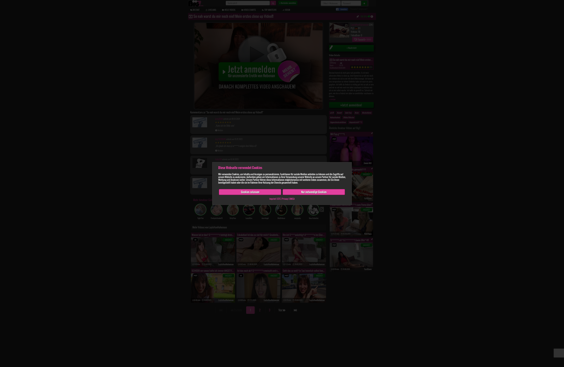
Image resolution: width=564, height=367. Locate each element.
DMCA (292, 198)
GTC (279, 198)
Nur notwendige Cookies (314, 192)
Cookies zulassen (250, 192)
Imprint (272, 198)
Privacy (285, 198)
